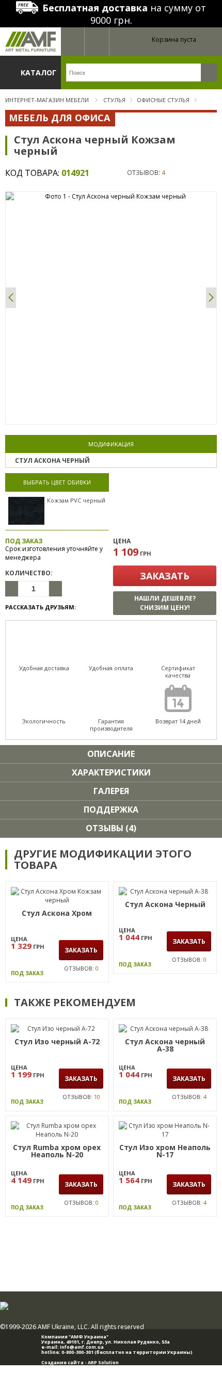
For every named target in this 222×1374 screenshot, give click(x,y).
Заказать (164, 576)
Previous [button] (11, 297)
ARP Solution (103, 1362)
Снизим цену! (165, 603)
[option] (111, 196)
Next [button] (211, 297)
